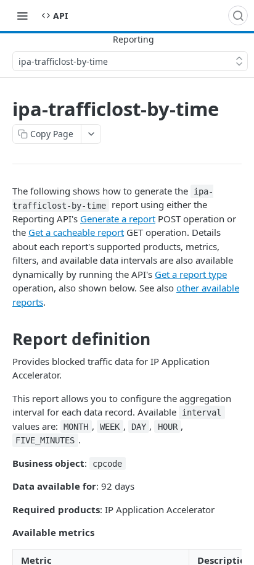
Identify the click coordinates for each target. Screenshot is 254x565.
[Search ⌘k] (238, 15)
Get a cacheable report (76, 232)
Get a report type (191, 274)
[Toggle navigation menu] (22, 15)
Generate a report (117, 218)
